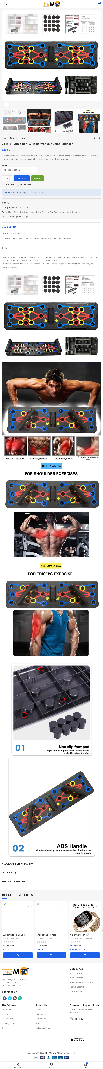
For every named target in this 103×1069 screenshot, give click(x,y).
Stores (5, 1014)
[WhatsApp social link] (23, 216)
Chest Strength (15, 212)
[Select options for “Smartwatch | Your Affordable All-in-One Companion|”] (85, 955)
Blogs (38, 1009)
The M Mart (50, 1052)
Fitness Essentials (18, 138)
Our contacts (7, 1018)
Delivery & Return (9, 1023)
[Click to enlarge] (6, 104)
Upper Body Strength (70, 212)
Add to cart (22, 178)
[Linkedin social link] (20, 216)
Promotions (7, 1009)
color (4, 164)
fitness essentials (32, 212)
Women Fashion (77, 977)
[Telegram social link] (26, 216)
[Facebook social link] (10, 216)
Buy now (37, 178)
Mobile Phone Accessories (81, 938)
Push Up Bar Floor (50, 212)
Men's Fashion (76, 973)
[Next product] (99, 138)
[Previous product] (94, 138)
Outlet (4, 1028)
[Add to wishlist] (29, 906)
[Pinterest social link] (17, 216)
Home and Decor (77, 991)
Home (5, 138)
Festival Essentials (77, 987)
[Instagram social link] (15, 998)
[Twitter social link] (13, 216)
